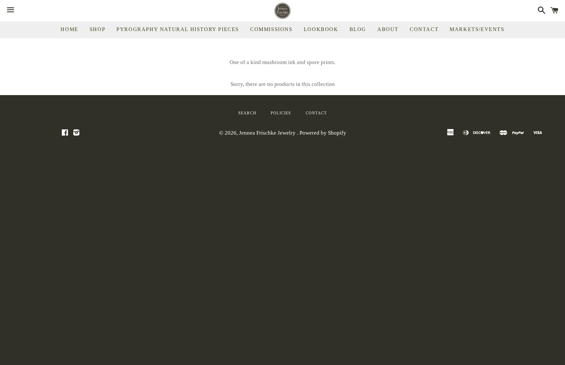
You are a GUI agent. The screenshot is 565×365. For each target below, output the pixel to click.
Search (247, 113)
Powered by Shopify (323, 133)
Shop (97, 29)
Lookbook (321, 29)
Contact (424, 29)
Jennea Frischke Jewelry (268, 133)
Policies (281, 113)
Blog (358, 29)
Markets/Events (477, 29)
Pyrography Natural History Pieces (177, 29)
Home (69, 29)
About (388, 29)
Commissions (271, 29)
